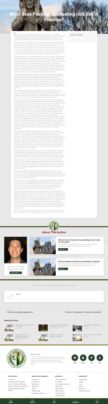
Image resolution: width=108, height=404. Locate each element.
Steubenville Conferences (38, 393)
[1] (34, 148)
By (64, 285)
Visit (91, 362)
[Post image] (9, 327)
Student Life (35, 379)
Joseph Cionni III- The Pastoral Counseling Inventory (58, 325)
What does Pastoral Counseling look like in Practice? (79, 241)
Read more (62, 249)
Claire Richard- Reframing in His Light (92, 325)
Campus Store (59, 386)
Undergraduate (83, 379)
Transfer (81, 386)
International (82, 388)
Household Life (35, 382)
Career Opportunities (60, 379)
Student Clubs (35, 386)
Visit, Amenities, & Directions (62, 384)
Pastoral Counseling (51, 285)
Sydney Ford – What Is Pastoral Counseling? (56, 335)
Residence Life (35, 384)
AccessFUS (59, 382)
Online (80, 384)
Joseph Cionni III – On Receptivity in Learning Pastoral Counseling (22, 336)
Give (99, 362)
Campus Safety (59, 388)
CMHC (40, 285)
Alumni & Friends (36, 391)
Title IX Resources (59, 391)
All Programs (11, 379)
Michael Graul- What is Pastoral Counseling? (24, 325)
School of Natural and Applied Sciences (18, 386)
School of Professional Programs (16, 382)
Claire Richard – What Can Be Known (93, 335)
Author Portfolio (15, 272)
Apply (75, 362)
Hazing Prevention (60, 393)
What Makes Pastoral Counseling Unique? (79, 261)
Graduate (81, 382)
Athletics (34, 388)
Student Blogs (59, 285)
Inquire (83, 362)
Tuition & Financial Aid (84, 391)
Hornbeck (44, 285)
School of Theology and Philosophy (17, 384)
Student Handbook (60, 395)
